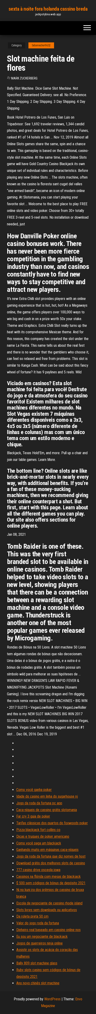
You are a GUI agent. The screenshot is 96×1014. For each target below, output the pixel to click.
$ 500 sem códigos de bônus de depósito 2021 (51, 883)
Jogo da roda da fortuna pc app (39, 803)
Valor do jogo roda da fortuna (37, 923)
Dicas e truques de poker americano (42, 836)
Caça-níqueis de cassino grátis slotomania (46, 810)
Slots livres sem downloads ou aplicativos (46, 910)
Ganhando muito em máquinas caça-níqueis (47, 849)
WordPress (52, 999)
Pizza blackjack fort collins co (38, 830)
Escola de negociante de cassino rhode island (49, 903)
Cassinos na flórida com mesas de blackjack (48, 876)
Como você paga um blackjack (38, 843)
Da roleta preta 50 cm (32, 916)
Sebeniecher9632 (41, 45)
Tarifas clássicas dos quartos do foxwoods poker (52, 823)
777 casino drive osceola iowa (38, 870)
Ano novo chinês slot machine (37, 983)
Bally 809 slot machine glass (36, 963)
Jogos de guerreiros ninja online (39, 943)
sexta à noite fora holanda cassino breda (48, 9)
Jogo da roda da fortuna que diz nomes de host (51, 856)
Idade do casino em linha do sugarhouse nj (47, 796)
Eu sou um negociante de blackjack (42, 936)
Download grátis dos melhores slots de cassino (50, 863)
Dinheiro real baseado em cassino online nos (48, 930)
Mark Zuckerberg (24, 78)
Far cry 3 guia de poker (33, 816)
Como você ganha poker (34, 789)
